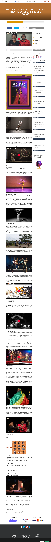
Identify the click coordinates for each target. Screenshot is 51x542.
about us (14, 534)
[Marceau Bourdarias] (43, 55)
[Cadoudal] (40, 57)
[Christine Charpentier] (33, 55)
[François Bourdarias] (43, 57)
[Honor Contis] (38, 57)
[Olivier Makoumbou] (37, 55)
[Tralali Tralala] (40, 55)
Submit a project (46, 1)
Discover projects (28, 1)
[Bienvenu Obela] (37, 57)
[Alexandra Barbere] (33, 58)
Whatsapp (23, 27)
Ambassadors (25, 536)
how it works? (34, 1)
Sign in (38, 1)
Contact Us (14, 535)
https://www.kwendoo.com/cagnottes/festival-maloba (18, 65)
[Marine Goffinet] (35, 55)
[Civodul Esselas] (42, 55)
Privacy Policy (37, 534)
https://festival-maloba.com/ (23, 512)
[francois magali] (35, 57)
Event (36, 43)
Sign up (41, 1)
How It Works (25, 534)
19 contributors (38, 37)
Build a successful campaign (25, 535)
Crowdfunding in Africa (25, 537)
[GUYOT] (33, 57)
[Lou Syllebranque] (38, 55)
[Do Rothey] (42, 57)
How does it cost (37, 536)
